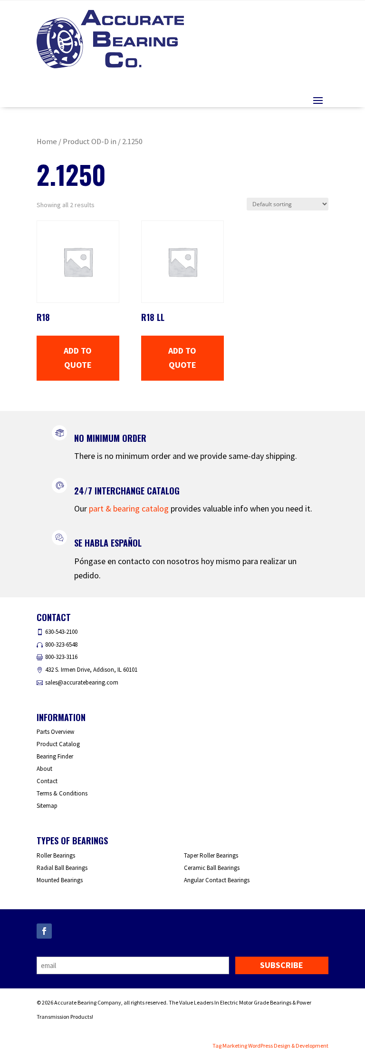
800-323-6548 (61, 644)
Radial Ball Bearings (62, 868)
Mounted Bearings (60, 880)
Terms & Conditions (62, 793)
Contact (47, 781)
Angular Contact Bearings (217, 880)
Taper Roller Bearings (211, 855)
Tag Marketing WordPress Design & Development (270, 1045)
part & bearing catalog (129, 508)
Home (47, 141)
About (44, 769)
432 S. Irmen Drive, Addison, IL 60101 (91, 670)
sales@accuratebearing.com (81, 682)
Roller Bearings (56, 855)
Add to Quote (78, 358)
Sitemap (47, 806)
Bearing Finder (55, 756)
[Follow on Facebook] (44, 931)
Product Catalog (58, 744)
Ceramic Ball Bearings (212, 868)
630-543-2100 (61, 632)
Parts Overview (55, 732)
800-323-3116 (61, 657)
